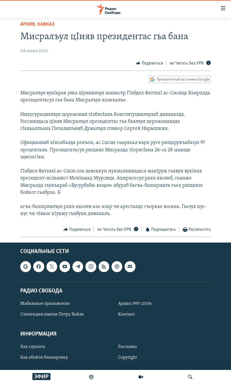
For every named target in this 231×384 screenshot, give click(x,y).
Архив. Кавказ (37, 24)
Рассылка (127, 347)
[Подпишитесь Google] (25, 266)
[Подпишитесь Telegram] (77, 266)
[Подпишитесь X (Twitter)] (51, 266)
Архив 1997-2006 (135, 303)
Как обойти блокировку (44, 357)
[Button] (149, 63)
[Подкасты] (117, 266)
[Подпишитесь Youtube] (64, 266)
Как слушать (32, 347)
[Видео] (140, 377)
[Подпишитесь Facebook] (38, 266)
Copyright (127, 357)
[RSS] (104, 266)
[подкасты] (91, 377)
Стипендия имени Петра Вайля (52, 314)
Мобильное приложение (45, 303)
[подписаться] (130, 266)
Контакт (126, 314)
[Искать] (190, 377)
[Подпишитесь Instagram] (90, 266)
